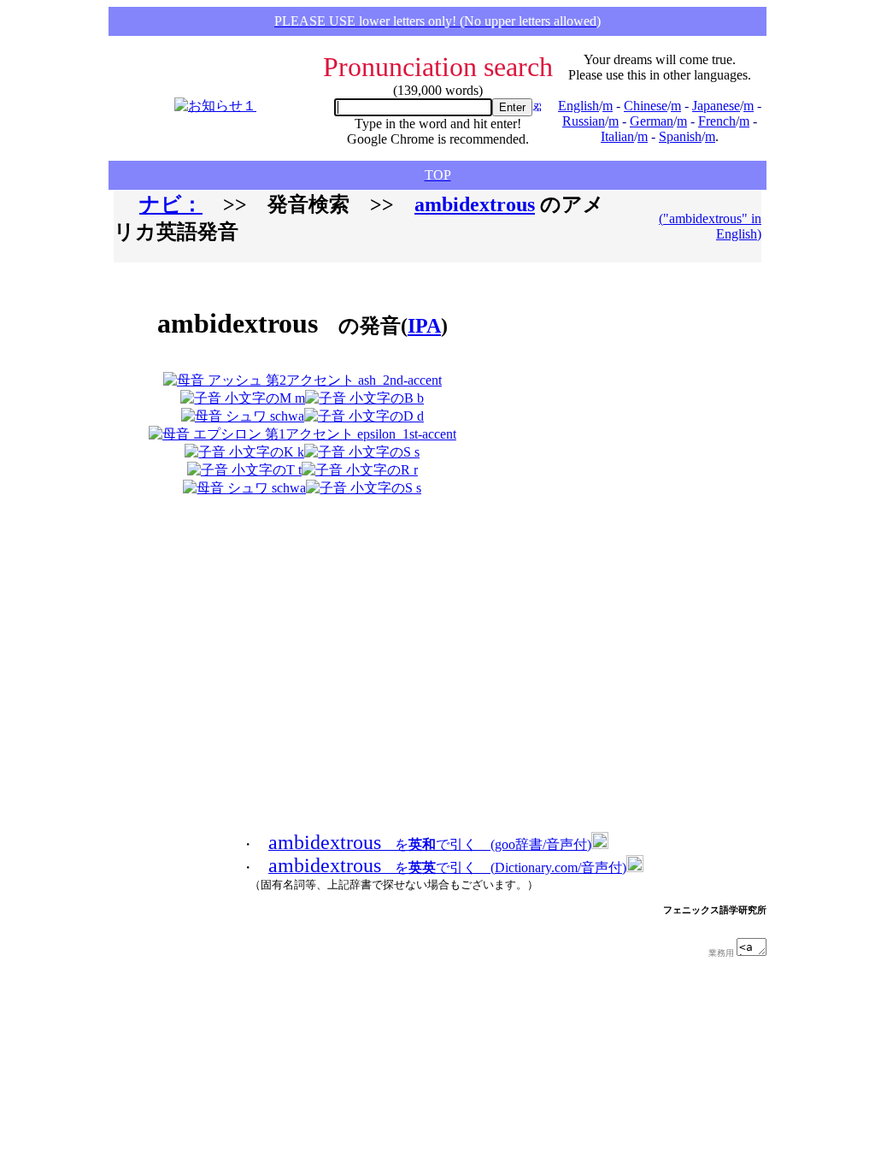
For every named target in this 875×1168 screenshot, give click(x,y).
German (651, 121)
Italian (617, 136)
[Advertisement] (588, 386)
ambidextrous (474, 204)
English (578, 105)
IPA (424, 326)
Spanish (680, 136)
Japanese (716, 105)
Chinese (645, 105)
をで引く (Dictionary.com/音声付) (447, 867)
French (717, 121)
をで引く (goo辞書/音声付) (429, 844)
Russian (583, 121)
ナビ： (171, 204)
